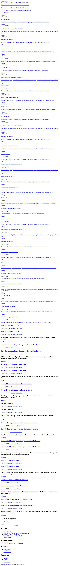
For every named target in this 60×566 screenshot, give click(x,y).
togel (5, 560)
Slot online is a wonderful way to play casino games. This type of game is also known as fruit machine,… (25, 22)
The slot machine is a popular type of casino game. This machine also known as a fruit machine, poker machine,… (27, 311)
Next (9, 521)
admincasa (13, 328)
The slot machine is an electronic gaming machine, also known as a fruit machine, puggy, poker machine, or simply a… (28, 301)
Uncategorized (7, 562)
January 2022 (7, 549)
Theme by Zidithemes (6, 564)
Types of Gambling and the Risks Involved (9, 48)
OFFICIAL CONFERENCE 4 (18, 564)
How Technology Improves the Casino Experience (11, 208)
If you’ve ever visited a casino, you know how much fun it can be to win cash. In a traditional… (23, 213)
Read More (3, 341)
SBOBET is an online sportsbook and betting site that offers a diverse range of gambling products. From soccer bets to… (28, 61)
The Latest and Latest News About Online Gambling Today (14, 2)
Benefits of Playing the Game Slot (7, 39)
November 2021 (7, 552)
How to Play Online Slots (6, 295)
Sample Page (7, 12)
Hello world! (20, 543)
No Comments (19, 328)
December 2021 (7, 550)
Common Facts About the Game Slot (8, 306)
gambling (6, 558)
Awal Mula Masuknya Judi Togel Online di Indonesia (11, 283)
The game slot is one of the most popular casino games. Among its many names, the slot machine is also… (25, 42)
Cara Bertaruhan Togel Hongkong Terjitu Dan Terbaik (12, 28)
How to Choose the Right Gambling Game (9, 317)
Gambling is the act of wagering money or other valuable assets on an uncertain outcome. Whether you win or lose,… (28, 51)
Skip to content (4, 1)
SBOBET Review (4, 58)
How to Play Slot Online (5, 19)
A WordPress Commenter (9, 543)
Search (2, 524)
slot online (6, 559)
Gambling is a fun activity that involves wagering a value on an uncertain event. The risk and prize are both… (26, 322)
